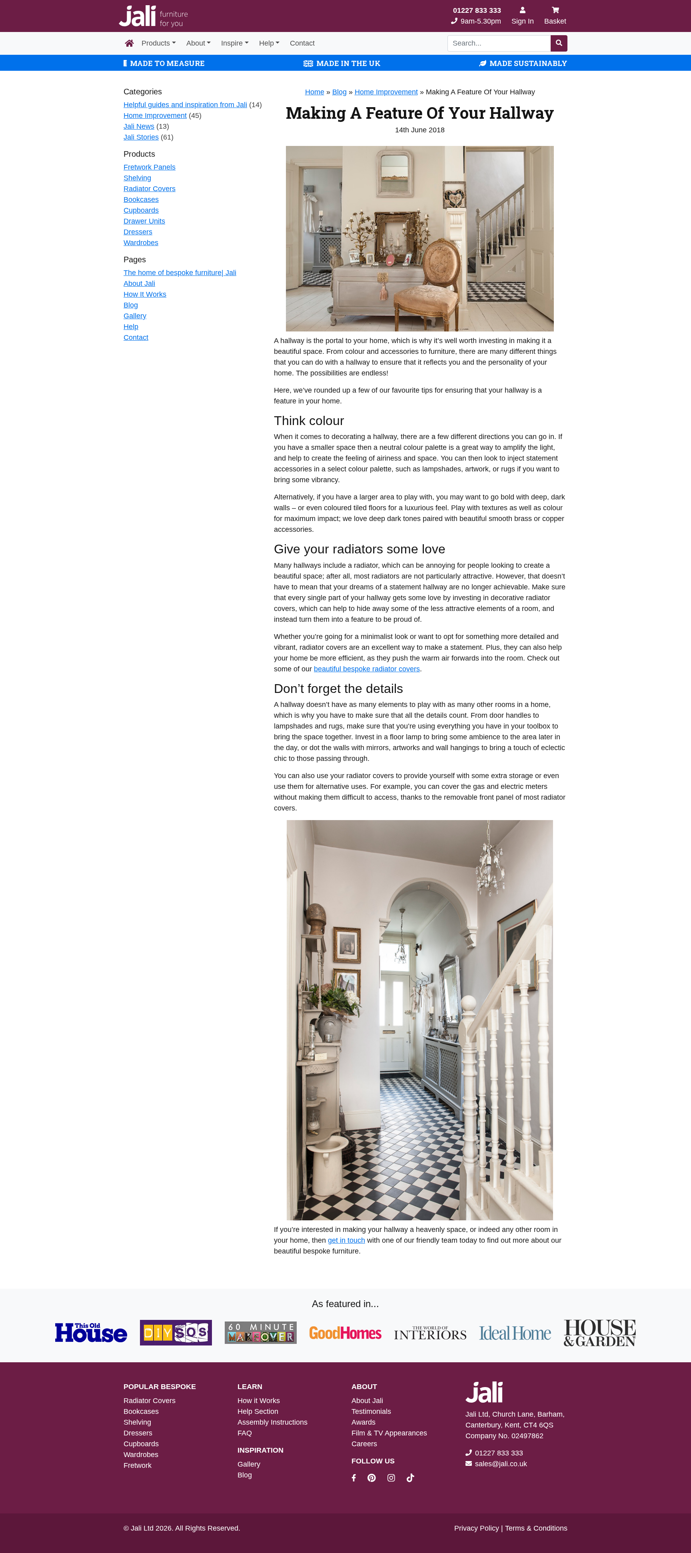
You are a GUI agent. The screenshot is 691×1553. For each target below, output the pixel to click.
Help (131, 327)
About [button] (195, 43)
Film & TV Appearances (389, 1433)
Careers (364, 1444)
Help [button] (266, 43)
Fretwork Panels (150, 167)
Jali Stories (141, 137)
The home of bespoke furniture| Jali (180, 273)
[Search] (559, 43)
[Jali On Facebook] (358, 1479)
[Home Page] (129, 44)
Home (314, 92)
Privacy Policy (476, 1528)
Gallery (135, 316)
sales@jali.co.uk (501, 1464)
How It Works (145, 294)
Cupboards (141, 210)
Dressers (138, 232)
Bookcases (141, 200)
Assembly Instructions (273, 1422)
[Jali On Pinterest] (376, 1479)
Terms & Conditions (536, 1528)
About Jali (139, 283)
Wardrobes (141, 243)
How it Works (259, 1401)
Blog (131, 305)
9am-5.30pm (477, 15)
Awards (363, 1422)
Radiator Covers (150, 189)
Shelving (137, 178)
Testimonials (371, 1411)
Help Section (258, 1411)
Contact (302, 43)
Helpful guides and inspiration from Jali (185, 105)
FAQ (245, 1433)
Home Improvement (155, 116)
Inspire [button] (232, 43)
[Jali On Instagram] (396, 1479)
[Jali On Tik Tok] (410, 1479)
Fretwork (138, 1465)
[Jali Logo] (153, 16)
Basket (555, 21)
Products (156, 43)
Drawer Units (144, 221)
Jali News (139, 126)
